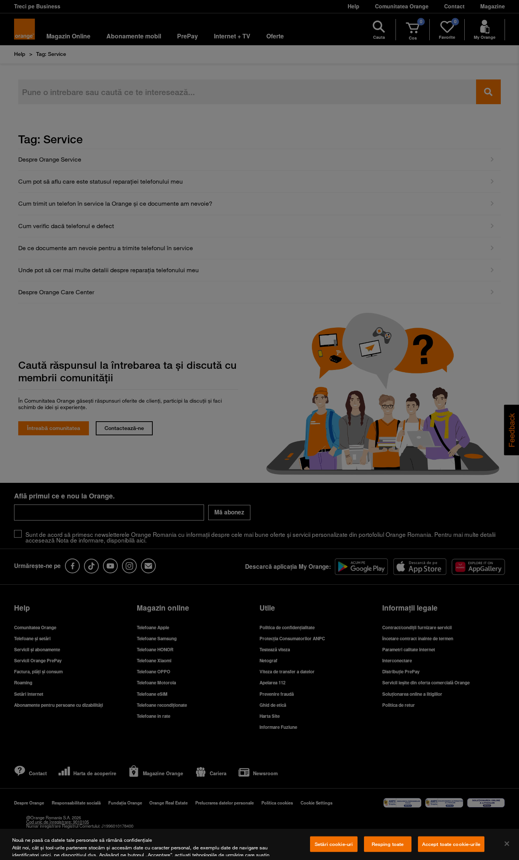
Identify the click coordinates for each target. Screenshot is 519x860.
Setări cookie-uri (334, 844)
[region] (259, 844)
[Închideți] (506, 843)
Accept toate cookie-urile (451, 844)
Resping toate (388, 844)
